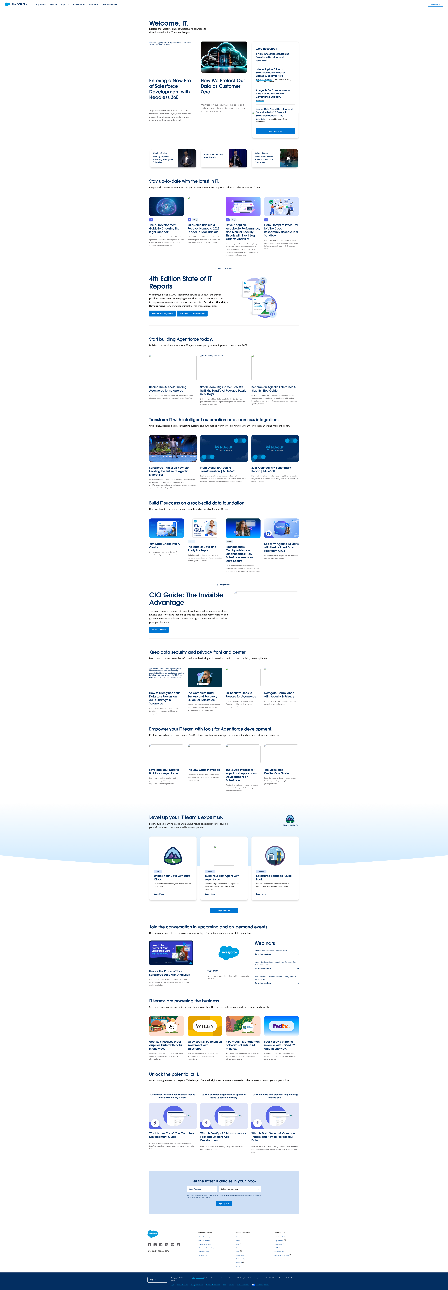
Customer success (203, 1252)
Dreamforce (278, 1244)
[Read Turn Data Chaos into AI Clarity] (166, 528)
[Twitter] (155, 1246)
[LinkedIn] (161, 1246)
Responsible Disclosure (213, 1285)
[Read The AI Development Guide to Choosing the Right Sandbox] (166, 206)
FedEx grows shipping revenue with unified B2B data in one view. (280, 1045)
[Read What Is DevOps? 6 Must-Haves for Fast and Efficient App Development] (224, 1116)
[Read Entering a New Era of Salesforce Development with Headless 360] (172, 57)
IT (151, 220)
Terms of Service (182, 1285)
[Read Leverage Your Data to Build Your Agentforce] (166, 754)
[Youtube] (173, 1246)
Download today (159, 630)
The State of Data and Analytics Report (202, 548)
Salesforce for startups (282, 1255)
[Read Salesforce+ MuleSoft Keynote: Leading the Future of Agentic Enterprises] (173, 448)
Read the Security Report (162, 313)
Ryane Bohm (261, 61)
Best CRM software (204, 1241)
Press (238, 1241)
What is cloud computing (206, 1248)
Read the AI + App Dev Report (192, 313)
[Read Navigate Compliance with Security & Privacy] (281, 677)
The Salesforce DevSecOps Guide (276, 771)
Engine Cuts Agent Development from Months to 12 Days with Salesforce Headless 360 (274, 112)
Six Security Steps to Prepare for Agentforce (241, 694)
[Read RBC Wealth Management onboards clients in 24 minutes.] (243, 1026)
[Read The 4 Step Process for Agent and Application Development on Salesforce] (243, 754)
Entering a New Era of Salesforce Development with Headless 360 (170, 89)
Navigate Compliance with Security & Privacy (279, 694)
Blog (237, 1244)
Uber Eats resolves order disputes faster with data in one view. (165, 1045)
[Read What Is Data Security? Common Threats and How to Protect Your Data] (275, 1116)
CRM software (279, 1248)
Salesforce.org (240, 1255)
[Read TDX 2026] (229, 953)
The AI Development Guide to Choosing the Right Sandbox (164, 228)
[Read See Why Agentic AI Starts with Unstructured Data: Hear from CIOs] (281, 528)
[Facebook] (149, 1246)
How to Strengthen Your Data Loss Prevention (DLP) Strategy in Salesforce (164, 698)
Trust (237, 1252)
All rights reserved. (198, 1278)
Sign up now (224, 1203)
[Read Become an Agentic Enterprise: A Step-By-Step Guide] (275, 368)
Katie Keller (261, 119)
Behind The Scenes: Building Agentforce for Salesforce (167, 388)
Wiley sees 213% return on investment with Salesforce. (205, 1045)
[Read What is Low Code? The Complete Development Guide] (173, 1116)
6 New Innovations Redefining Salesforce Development (272, 55)
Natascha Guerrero (264, 79)
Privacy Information (197, 1285)
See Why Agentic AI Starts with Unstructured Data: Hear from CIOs (281, 547)
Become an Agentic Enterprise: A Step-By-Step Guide (273, 388)
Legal (238, 1266)
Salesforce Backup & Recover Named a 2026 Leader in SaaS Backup (203, 228)
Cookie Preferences (243, 1285)
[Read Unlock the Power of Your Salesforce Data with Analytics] (171, 953)
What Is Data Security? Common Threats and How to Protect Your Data (273, 1137)
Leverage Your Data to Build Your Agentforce (164, 771)
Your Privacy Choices (262, 1285)
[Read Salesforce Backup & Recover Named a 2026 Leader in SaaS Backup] (205, 206)
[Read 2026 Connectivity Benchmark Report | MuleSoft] (275, 448)
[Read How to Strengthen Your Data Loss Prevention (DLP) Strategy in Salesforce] (166, 677)
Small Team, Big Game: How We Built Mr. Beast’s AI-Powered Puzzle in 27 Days (223, 390)
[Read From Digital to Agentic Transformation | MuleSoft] (224, 448)
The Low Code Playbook (204, 770)
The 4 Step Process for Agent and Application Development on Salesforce (241, 775)
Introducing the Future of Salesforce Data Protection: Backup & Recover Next (271, 72)
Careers (238, 1248)
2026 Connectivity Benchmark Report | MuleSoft (271, 469)
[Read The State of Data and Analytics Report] (205, 528)
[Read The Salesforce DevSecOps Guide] (281, 754)
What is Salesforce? (204, 1237)
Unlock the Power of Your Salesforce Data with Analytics (169, 973)
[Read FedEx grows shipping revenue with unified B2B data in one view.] (281, 1026)
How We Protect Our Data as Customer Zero (223, 86)
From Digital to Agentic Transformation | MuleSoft (217, 469)
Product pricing (203, 1255)
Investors (239, 1262)
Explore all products (204, 1244)
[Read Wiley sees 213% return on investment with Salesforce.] (205, 1026)
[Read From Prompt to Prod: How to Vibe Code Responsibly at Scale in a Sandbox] (281, 206)
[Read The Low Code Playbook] (205, 754)
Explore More (224, 910)
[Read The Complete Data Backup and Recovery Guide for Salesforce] (205, 677)
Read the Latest (275, 131)
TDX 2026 (212, 971)
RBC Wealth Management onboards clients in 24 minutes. (243, 1045)
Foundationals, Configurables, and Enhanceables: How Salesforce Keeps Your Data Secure (240, 554)
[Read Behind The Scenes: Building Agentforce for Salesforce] (173, 368)
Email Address (195, 1189)
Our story (239, 1237)
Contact (231, 1285)
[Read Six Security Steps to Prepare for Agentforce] (243, 677)
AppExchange (279, 1241)
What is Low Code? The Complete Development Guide (171, 1135)
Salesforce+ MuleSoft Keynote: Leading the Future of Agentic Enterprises (169, 471)
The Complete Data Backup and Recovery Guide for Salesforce (202, 696)
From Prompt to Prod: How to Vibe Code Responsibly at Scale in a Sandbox (281, 230)
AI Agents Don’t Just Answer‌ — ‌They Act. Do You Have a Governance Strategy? (273, 93)
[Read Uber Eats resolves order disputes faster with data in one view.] (166, 1026)
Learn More (159, 894)
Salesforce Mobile (280, 1237)
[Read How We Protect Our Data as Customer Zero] (224, 57)
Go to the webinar (263, 954)
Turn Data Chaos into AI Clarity (165, 545)
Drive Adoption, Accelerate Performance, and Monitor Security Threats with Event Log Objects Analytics (243, 232)
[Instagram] (167, 1246)
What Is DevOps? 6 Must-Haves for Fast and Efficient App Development (223, 1137)
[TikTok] (178, 1246)
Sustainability (240, 1259)
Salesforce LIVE (279, 1252)
